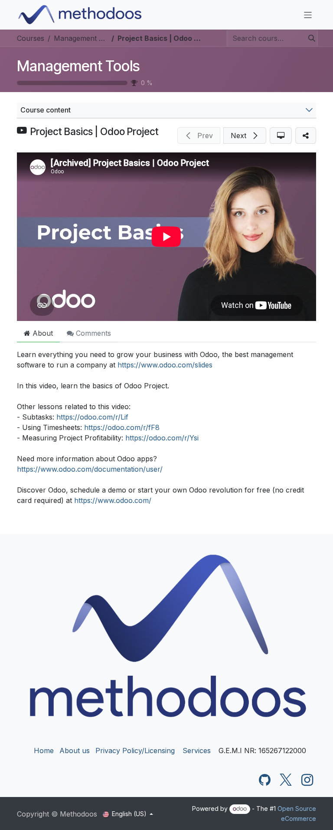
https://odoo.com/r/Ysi (162, 437)
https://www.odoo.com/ (112, 500)
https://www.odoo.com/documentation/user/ (90, 469)
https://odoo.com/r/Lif (92, 417)
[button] (198, 135)
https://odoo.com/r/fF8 (122, 427)
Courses (30, 38)
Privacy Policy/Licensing (135, 750)
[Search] (309, 38)
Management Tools (78, 66)
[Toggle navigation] (308, 14)
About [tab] (41, 333)
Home (44, 750)
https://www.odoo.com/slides (165, 364)
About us (74, 750)
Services (197, 750)
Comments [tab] (92, 333)
